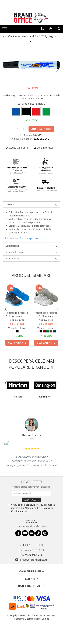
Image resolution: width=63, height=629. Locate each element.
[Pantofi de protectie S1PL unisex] (46, 296)
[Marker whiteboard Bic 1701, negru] (31, 65)
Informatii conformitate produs (21, 238)
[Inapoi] (2, 37)
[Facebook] (18, 533)
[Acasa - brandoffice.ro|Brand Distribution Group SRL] (31, 18)
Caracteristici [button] (12, 245)
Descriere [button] (10, 204)
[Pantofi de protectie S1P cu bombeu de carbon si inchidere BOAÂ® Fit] (17, 296)
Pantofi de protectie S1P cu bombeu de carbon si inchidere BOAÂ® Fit (17, 314)
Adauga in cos (41, 129)
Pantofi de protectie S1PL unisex (45, 314)
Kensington (27, 396)
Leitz (54, 396)
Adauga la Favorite (18, 147)
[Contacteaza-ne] (42, 28)
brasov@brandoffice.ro (33, 559)
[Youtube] (25, 533)
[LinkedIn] (32, 533)
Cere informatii (44, 147)
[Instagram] (45, 533)
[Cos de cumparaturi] (51, 28)
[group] (31, 65)
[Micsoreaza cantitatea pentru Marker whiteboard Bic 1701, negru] (12, 129)
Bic (31, 41)
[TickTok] (38, 533)
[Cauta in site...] (59, 28)
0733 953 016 (33, 554)
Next (57, 68)
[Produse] (5, 29)
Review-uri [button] (12, 258)
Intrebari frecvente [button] (15, 252)
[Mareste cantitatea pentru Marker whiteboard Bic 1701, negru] (23, 129)
